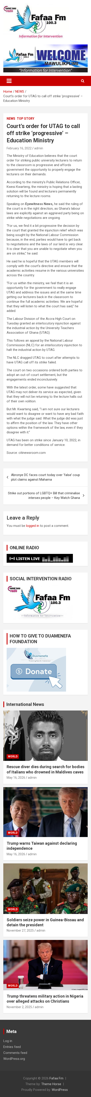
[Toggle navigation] (9, 81)
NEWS (11, 118)
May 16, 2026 (16, 777)
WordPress (60, 1090)
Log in (7, 1041)
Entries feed (12, 1047)
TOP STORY (25, 118)
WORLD (12, 756)
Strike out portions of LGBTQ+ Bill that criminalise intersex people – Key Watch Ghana (44, 495)
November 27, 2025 (20, 930)
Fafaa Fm (56, 1078)
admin (38, 148)
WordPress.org (14, 1059)
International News (25, 704)
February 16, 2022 (19, 148)
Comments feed (15, 1053)
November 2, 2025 (19, 1007)
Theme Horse (51, 1084)
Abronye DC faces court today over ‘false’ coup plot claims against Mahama (45, 477)
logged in (32, 526)
